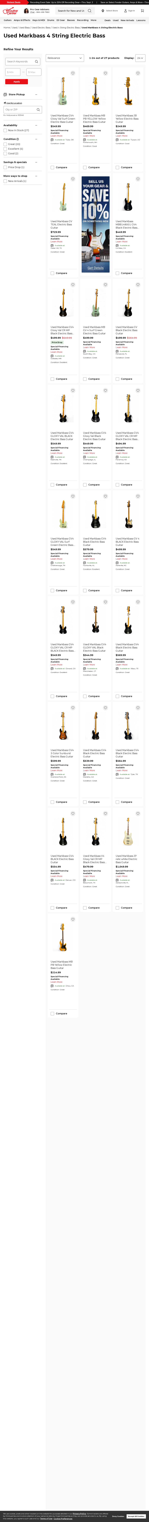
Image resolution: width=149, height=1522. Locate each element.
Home (6, 27)
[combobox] (65, 58)
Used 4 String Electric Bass (66, 27)
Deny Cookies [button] (118, 1516)
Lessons (141, 20)
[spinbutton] (13, 72)
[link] (63, 119)
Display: (129, 58)
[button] (37, 11)
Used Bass (24, 27)
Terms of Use (46, 1519)
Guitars (7, 20)
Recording (82, 20)
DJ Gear (61, 20)
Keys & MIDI (39, 20)
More (93, 20)
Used (115, 20)
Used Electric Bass (41, 27)
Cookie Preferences (63, 1519)
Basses (71, 20)
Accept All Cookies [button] (136, 1516)
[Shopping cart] (142, 11)
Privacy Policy (79, 1514)
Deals (108, 20)
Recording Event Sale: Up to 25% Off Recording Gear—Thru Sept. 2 (61, 2)
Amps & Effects (22, 20)
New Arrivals (127, 20)
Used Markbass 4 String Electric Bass (102, 27)
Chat (32, 12)
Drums (50, 20)
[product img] (63, 91)
